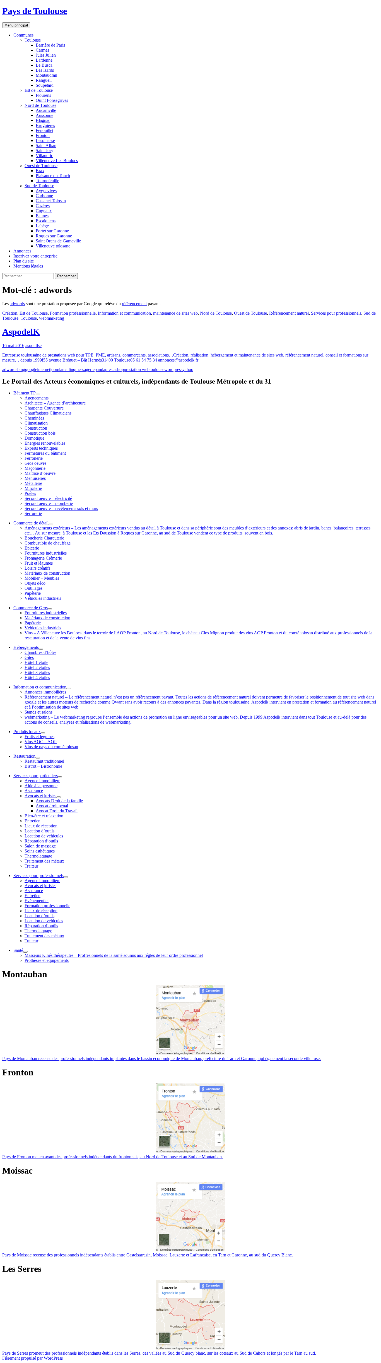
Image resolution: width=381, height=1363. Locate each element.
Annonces (22, 251)
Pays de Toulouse (34, 11)
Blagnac (43, 120)
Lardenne (44, 60)
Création (9, 313)
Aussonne (44, 115)
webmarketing (51, 318)
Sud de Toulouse (39, 185)
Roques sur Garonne (54, 235)
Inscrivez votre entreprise (35, 256)
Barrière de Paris (50, 45)
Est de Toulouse (39, 90)
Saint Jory (44, 150)
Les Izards (45, 70)
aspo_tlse (33, 345)
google (31, 369)
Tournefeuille (47, 180)
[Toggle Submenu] (38, 394)
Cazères (43, 205)
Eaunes (42, 215)
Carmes (42, 50)
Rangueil (44, 80)
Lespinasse (45, 140)
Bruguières (45, 125)
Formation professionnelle (73, 313)
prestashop (114, 369)
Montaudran (46, 75)
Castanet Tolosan (51, 200)
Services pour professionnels (336, 313)
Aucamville (46, 110)
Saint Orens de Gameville (58, 241)
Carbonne (44, 195)
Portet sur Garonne (52, 230)
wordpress (173, 369)
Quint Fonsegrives (52, 100)
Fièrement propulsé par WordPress (32, 1358)
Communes (23, 35)
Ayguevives (46, 190)
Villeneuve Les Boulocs (57, 160)
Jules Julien (46, 55)
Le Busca (44, 65)
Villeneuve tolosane (53, 246)
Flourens (43, 95)
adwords (17, 303)
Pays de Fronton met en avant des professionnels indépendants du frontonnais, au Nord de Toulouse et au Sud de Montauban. (112, 1156)
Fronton (43, 135)
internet (43, 369)
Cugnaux (44, 210)
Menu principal (16, 25)
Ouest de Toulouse (41, 165)
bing (21, 369)
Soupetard (45, 85)
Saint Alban (46, 145)
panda (100, 369)
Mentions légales (28, 266)
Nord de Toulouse (40, 105)
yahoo (187, 369)
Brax (40, 170)
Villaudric (44, 155)
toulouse (156, 369)
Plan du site (23, 261)
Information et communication (124, 313)
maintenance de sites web (175, 313)
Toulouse (33, 40)
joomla (56, 369)
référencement (134, 303)
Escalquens (46, 220)
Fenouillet (44, 130)
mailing (68, 369)
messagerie (85, 369)
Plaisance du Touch (53, 175)
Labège (42, 225)
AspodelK (21, 332)
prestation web (136, 369)
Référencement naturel (289, 313)
